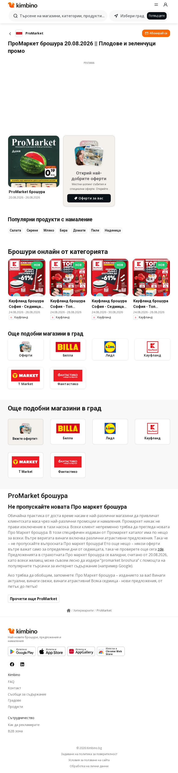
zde (161, 549)
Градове (14, 700)
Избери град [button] (132, 15)
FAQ (11, 681)
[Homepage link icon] (68, 610)
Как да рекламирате (24, 725)
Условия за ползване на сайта (89, 760)
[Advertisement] (89, 97)
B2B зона (15, 731)
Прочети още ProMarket (33, 598)
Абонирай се (158, 33)
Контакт (14, 688)
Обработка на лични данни (89, 766)
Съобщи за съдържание (27, 694)
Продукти (15, 706)
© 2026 (89, 748)
